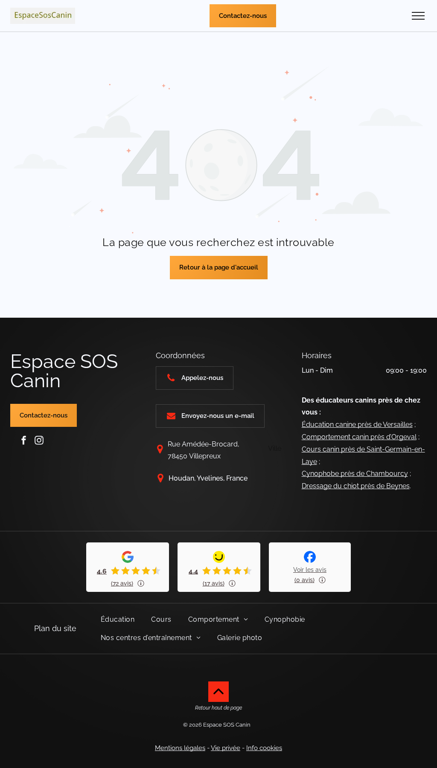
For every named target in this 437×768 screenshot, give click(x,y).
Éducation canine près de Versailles (357, 424)
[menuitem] (121, 619)
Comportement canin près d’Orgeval (359, 437)
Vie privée (225, 748)
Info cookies (264, 748)
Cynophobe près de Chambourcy (355, 473)
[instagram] (39, 440)
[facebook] (24, 440)
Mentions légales (180, 748)
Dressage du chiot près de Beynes (356, 486)
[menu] (418, 16)
